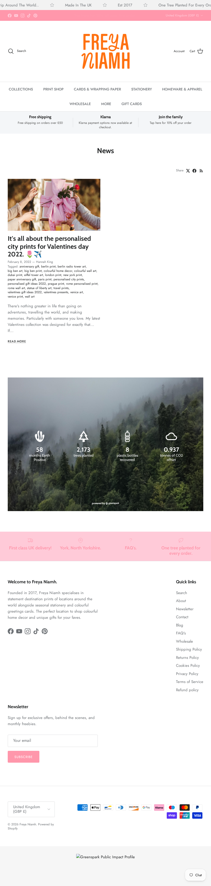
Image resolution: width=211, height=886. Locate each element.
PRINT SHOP (53, 89)
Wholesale (184, 641)
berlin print (48, 266)
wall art (29, 296)
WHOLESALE (80, 103)
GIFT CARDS (131, 103)
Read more (17, 341)
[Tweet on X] (188, 171)
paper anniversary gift (22, 279)
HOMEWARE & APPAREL (182, 89)
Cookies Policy (188, 665)
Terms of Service (189, 682)
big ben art (15, 271)
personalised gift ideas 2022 (27, 283)
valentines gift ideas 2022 (25, 292)
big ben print (33, 271)
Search (181, 593)
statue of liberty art (39, 288)
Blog (179, 625)
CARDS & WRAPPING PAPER (97, 89)
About (181, 601)
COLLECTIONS (21, 89)
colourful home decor (58, 271)
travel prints (61, 288)
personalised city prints (69, 279)
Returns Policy (187, 657)
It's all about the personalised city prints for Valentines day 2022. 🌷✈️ (49, 246)
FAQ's (181, 633)
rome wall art (16, 288)
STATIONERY (141, 89)
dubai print (15, 275)
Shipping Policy (189, 649)
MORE (106, 103)
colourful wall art (85, 271)
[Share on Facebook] (194, 171)
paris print (44, 279)
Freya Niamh (28, 824)
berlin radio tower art (72, 266)
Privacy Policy (187, 674)
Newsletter (185, 609)
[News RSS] (201, 171)
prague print (56, 283)
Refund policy (187, 690)
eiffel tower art (33, 275)
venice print (15, 296)
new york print (72, 275)
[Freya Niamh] (105, 51)
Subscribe (23, 756)
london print (53, 275)
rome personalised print (82, 283)
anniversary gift (29, 266)
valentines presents (56, 292)
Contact (182, 617)
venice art (76, 292)
